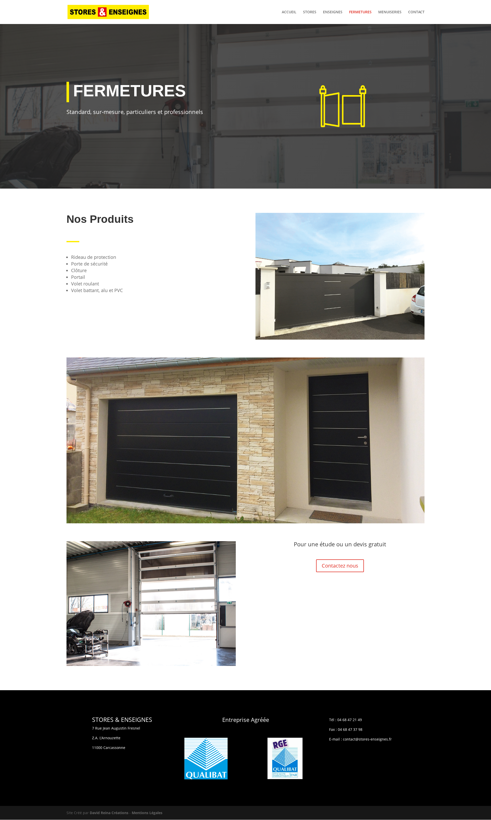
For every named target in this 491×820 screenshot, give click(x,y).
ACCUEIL (289, 12)
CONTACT (416, 12)
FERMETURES (360, 12)
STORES (309, 12)
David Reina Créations (109, 812)
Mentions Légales (147, 812)
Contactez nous (340, 565)
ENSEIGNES (332, 12)
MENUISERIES (389, 12)
